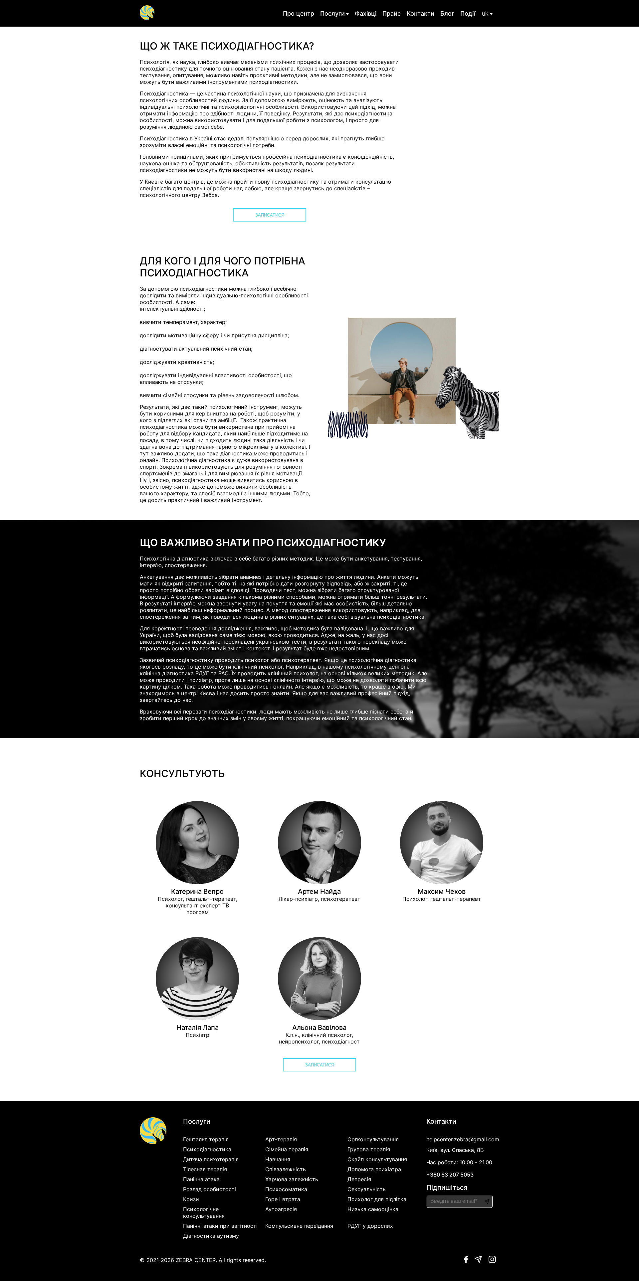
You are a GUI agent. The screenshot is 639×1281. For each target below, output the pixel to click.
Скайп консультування (377, 1159)
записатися (269, 215)
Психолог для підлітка (376, 1199)
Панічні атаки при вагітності (220, 1225)
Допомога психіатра (374, 1169)
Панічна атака (201, 1179)
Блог (447, 13)
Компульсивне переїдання (299, 1225)
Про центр (298, 13)
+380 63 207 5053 (450, 1174)
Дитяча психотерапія (211, 1159)
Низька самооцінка (372, 1209)
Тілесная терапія (205, 1169)
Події (467, 13)
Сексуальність (366, 1189)
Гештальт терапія (206, 1139)
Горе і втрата (282, 1199)
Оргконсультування (373, 1139)
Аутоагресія (281, 1209)
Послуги (332, 13)
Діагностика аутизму (211, 1235)
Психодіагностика (207, 1149)
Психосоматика (286, 1189)
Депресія (359, 1179)
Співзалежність (285, 1169)
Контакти (420, 13)
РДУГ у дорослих (370, 1225)
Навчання (277, 1159)
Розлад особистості (209, 1189)
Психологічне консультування (204, 1212)
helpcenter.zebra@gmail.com (462, 1139)
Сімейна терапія (286, 1149)
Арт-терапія (281, 1139)
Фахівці (365, 13)
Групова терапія (368, 1149)
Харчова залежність (291, 1179)
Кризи (191, 1199)
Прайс (391, 13)
